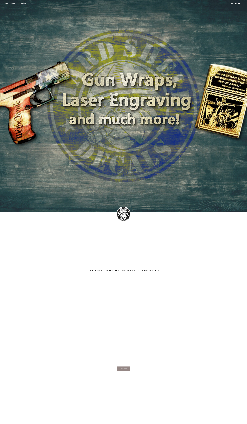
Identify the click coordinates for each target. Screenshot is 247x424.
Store (6, 4)
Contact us (22, 4)
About (13, 4)
